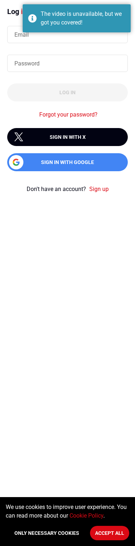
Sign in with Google (67, 162)
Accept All (109, 533)
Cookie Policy (86, 515)
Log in (67, 92)
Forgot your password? (68, 114)
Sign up (99, 189)
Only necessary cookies (46, 533)
